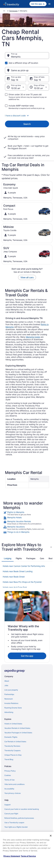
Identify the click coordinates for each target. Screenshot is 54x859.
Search (27, 124)
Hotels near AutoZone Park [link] (15, 587)
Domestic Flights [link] (10, 737)
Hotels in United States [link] (13, 724)
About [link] (6, 681)
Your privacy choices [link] (12, 793)
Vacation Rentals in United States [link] (17, 728)
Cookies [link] (7, 775)
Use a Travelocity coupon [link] (14, 822)
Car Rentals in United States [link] (15, 741)
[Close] (51, 836)
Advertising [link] (8, 712)
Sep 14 (14, 79)
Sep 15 (37, 79)
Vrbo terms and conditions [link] (14, 784)
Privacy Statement (11, 856)
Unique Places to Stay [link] (13, 755)
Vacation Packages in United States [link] (18, 733)
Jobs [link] (6, 685)
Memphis (15, 56)
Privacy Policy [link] (10, 771)
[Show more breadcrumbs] (4, 10)
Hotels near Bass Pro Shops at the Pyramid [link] (22, 582)
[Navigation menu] (49, 4)
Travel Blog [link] (8, 759)
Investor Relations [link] (11, 703)
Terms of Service (28, 856)
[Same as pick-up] (27, 70)
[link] (27, 513)
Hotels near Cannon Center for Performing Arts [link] (24, 566)
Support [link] (7, 805)
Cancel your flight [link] (11, 814)
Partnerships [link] (9, 694)
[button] (27, 115)
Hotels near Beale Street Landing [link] (18, 571)
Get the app (27, 655)
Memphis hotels (33, 337)
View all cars (27, 277)
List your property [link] (11, 690)
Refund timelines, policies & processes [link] (19, 818)
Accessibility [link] (9, 789)
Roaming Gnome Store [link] (13, 708)
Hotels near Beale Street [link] (14, 576)
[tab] (8, 558)
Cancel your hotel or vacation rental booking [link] (21, 809)
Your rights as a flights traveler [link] (16, 827)
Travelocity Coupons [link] (12, 750)
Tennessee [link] (13, 11)
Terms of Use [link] (9, 780)
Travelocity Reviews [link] (12, 746)
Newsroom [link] (8, 699)
